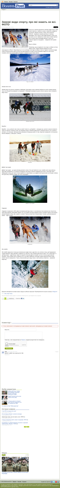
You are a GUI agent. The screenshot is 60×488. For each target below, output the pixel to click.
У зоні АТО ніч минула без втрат (9, 411)
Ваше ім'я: (7, 329)
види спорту (9, 293)
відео (4, 454)
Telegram (54, 291)
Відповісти (7, 354)
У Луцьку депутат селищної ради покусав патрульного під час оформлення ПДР (14, 402)
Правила (6, 1)
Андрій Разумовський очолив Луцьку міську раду (14, 397)
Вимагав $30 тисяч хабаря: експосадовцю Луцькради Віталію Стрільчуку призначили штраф (14, 393)
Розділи (4, 9)
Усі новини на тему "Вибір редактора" (10, 406)
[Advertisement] (30, 15)
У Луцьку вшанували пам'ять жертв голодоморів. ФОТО (14, 419)
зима (5, 293)
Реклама (11, 1)
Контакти (15, 1)
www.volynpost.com (30, 484)
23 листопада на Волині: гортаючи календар (12, 414)
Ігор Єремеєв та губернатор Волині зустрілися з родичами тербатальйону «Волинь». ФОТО (15, 423)
